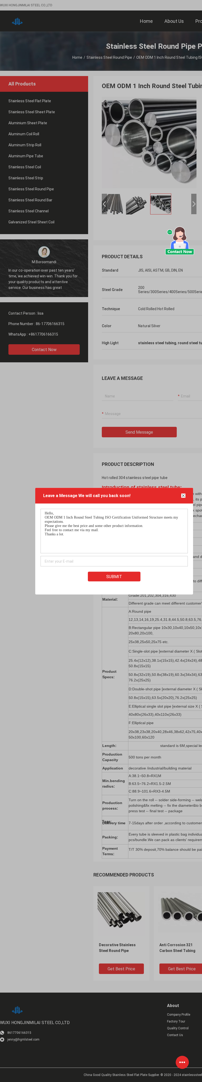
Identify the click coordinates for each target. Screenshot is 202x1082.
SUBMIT (114, 576)
